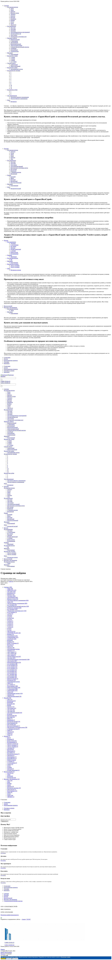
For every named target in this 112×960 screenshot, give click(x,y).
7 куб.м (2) (10, 627)
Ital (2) (9, 737)
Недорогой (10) (11, 777)
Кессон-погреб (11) (9, 771)
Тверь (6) (9, 792)
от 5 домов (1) (11, 684)
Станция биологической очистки (13, 901)
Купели (6, 896)
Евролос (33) (10, 594)
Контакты (6, 809)
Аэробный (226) (11, 639)
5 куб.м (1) (10, 624)
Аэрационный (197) (12, 637)
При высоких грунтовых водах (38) (17, 727)
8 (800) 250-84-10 (5, 381)
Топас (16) (10, 602)
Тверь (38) (10, 588)
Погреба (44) (7, 698)
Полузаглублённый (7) (13, 726)
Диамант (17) (11, 650)
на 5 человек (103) (12, 609)
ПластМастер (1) (11, 758)
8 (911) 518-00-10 (5, 382)
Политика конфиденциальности (10, 915)
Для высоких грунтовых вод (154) (16, 610)
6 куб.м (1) (10, 625)
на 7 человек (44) (12, 674)
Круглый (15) (11, 717)
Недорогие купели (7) (13, 754)
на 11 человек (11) (12, 667)
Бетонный (10, 702)
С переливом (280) (12, 689)
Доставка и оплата (9, 808)
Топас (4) (9, 734)
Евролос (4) (10, 786)
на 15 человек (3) (12, 612)
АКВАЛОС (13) (11, 590)
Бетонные (10, 640)
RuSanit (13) (10, 634)
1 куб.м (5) (10, 613)
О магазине (7, 802)
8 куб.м (9, 628)
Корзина (3, 376)
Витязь (9, 705)
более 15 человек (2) (13, 643)
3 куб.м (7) (10, 621)
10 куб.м (9, 615)
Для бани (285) (11, 596)
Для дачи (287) (11, 658)
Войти (2, 952)
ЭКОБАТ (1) (10, 796)
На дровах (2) (11, 752)
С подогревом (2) (12, 763)
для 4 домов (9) (11, 655)
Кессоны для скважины (10, 899)
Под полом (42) (11, 724)
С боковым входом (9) (13, 729)
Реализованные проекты (11, 805)
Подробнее (3, 853)
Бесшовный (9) (11, 701)
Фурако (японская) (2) (13, 770)
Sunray (9, 785)
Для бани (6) (10, 748)
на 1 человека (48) (12, 664)
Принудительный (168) (13, 687)
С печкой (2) (10, 761)
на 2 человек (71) (12, 670)
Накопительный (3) (12, 678)
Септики (6, 893)
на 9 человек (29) (12, 677)
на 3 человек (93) (12, 605)
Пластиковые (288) (12, 686)
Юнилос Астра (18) (12, 599)
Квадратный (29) (12, 715)
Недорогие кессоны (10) (14, 788)
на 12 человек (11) (12, 668)
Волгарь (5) (10, 644)
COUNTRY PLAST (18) (13, 633)
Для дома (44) (11, 711)
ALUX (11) (10, 773)
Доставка (6, 889)
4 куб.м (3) (10, 622)
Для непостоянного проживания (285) (18, 600)
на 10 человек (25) (12, 665)
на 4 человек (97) (12, 671)
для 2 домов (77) (11, 652)
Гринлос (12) (10, 706)
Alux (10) (9, 780)
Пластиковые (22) (12, 791)
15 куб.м (9, 616)
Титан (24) (10, 692)
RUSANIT (10, 776)
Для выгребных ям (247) (14, 656)
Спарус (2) (10, 764)
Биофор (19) (10, 641)
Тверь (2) (9, 730)
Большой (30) (11, 703)
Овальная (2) (10, 755)
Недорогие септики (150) (14, 608)
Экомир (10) (10, 695)
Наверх (3, 949)
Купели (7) (7, 736)
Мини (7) (9, 718)
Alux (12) (9, 699)
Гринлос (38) (10, 647)
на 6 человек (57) (12, 672)
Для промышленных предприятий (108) (18, 659)
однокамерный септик (13, 681)
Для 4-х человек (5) (12, 746)
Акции (6, 804)
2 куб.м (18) (10, 618)
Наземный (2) (11, 720)
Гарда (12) (10, 646)
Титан (9, 765)
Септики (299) (8, 587)
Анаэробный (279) (12, 636)
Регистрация (8, 952)
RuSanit (9, 783)
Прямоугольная (11, 760)
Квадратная (10, 749)
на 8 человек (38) (12, 675)
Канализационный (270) (14, 662)
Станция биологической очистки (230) (18, 606)
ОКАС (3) (10, 683)
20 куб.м (9, 619)
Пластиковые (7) (11, 757)
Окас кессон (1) (11, 789)
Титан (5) (9, 733)
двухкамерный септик (13, 649)
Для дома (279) (11, 591)
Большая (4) (10, 739)
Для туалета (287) (12, 661)
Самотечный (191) (12, 690)
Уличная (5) (10, 768)
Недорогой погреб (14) (13, 721)
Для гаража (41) (11, 708)
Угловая (9, 767)
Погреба (6, 895)
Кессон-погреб (8, 898)
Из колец (9, 714)
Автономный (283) (12, 597)
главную (11, 581)
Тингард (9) (10, 732)
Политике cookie (65, 957)
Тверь (8, 774)
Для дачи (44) (11, 709)
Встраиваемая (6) (12, 742)
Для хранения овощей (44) (14, 712)
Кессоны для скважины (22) (12, 779)
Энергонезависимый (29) (14, 696)
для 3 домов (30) (11, 653)
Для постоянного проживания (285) (17, 603)
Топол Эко (10, 795)
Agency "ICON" (26, 919)
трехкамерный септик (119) (15, 693)
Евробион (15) (11, 593)
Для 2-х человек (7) (12, 745)
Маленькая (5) (11, 751)
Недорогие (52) (11, 680)
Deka (8, 782)
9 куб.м (9, 630)
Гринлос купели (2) (12, 743)
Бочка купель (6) (11, 740)
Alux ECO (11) (11, 631)
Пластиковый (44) (12, 723)
